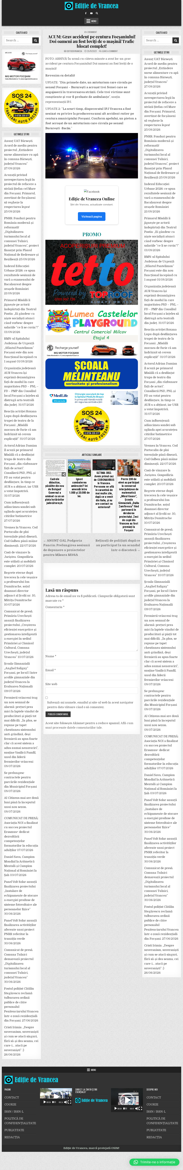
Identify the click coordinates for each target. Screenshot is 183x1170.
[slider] (54, 1102)
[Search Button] (97, 13)
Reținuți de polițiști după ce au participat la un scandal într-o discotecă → (117, 545)
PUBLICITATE (14, 1130)
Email (50, 670)
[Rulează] (44, 1102)
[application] (56, 1097)
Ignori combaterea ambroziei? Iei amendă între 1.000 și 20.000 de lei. (79, 487)
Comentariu (55, 607)
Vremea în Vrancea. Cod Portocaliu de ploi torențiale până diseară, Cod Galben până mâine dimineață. (21, 536)
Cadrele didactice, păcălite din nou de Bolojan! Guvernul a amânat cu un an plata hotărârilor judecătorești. (54, 491)
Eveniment (92, 32)
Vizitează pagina (91, 216)
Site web (51, 684)
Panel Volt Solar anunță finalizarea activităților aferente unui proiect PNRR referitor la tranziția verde (20, 929)
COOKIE (10, 1104)
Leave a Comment (110, 51)
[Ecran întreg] (69, 1102)
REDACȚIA (12, 1137)
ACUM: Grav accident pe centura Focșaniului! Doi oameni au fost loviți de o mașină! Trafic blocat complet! (91, 41)
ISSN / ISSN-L (14, 1111)
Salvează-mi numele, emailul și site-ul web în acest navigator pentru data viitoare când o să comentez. (90, 705)
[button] (56, 1097)
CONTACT (11, 1097)
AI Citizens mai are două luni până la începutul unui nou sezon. (21, 802)
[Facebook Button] (85, 13)
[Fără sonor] (66, 1102)
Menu (93, 21)
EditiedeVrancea (74, 51)
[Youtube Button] (91, 13)
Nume (50, 656)
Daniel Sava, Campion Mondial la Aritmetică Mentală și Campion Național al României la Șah (20, 866)
